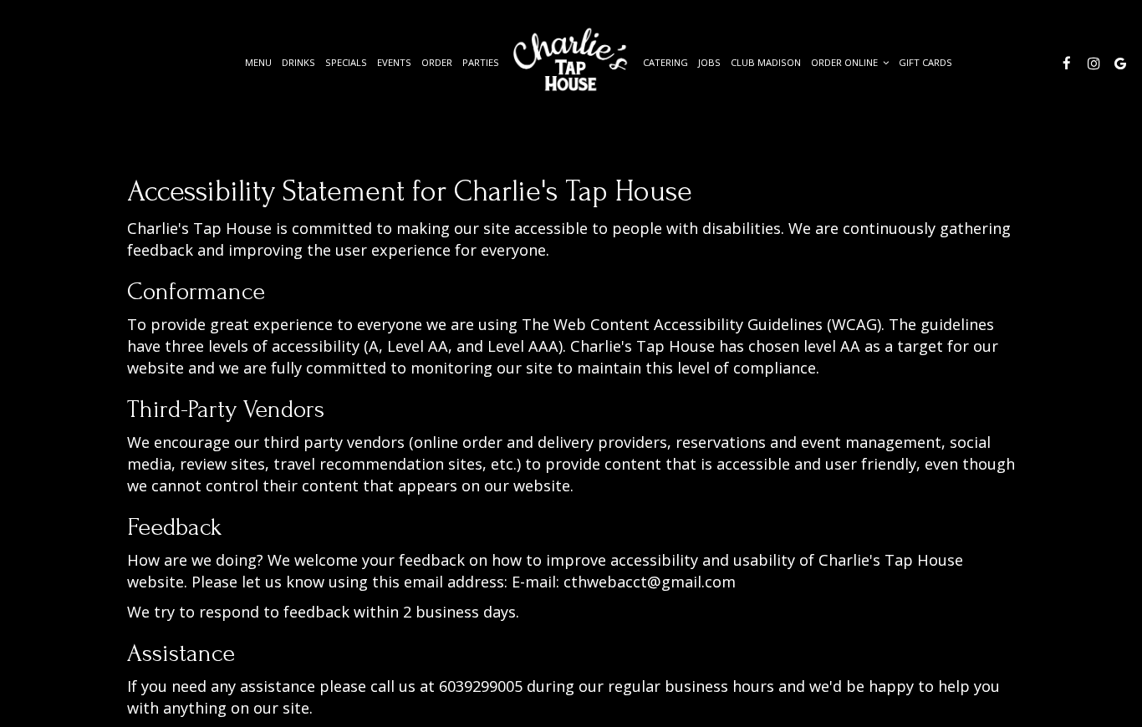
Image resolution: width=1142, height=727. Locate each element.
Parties (480, 62)
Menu (258, 62)
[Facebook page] (1066, 62)
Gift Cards (925, 62)
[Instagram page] (1093, 62)
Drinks (298, 62)
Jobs (709, 62)
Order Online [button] (845, 62)
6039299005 (481, 686)
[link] (571, 61)
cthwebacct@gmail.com (649, 582)
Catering (665, 62)
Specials (346, 62)
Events (394, 62)
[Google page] (1120, 62)
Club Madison (766, 62)
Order (436, 62)
